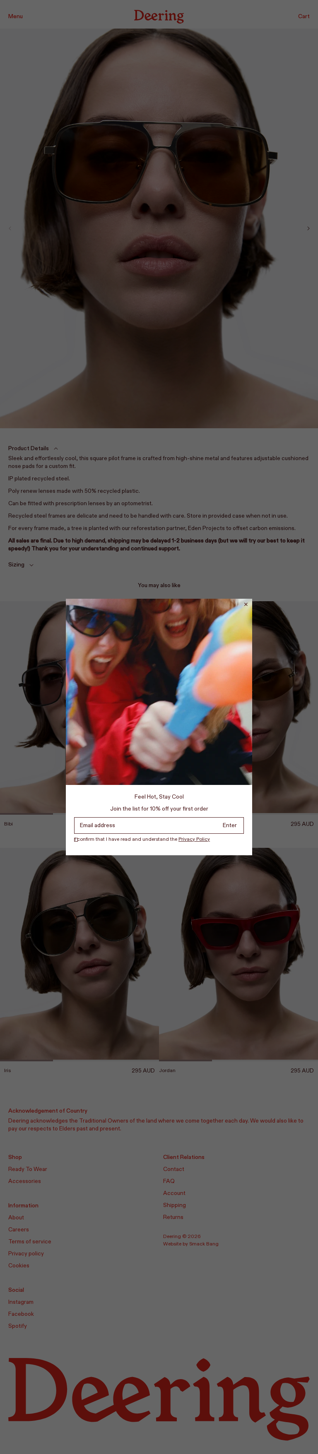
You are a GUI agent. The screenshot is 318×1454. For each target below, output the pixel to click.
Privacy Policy (194, 839)
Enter (230, 825)
